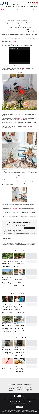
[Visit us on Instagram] (33, 2)
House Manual (30, 6)
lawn (23, 68)
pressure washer (13, 125)
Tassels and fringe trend (10, 9)
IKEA (29, 171)
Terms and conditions (11, 401)
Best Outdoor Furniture (19, 387)
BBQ (29, 112)
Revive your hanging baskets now (22, 9)
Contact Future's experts (13, 399)
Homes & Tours (16, 6)
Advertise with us (26, 399)
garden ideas (14, 41)
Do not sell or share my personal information (19, 403)
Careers (30, 401)
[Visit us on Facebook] (30, 2)
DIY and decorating (14, 208)
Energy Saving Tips (11, 390)
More (35, 6)
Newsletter (35, 31)
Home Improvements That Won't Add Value (11, 388)
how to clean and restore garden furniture (29, 173)
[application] (19, 56)
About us (5, 399)
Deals (28, 29)
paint (28, 126)
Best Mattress (19, 384)
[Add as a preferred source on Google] (19, 407)
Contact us (20, 399)
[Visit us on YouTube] (37, 2)
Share (4, 31)
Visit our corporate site (31, 410)
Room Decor (4, 6)
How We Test (33, 399)
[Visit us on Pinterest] (34, 2)
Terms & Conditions (20, 233)
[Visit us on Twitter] (32, 2)
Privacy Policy (26, 233)
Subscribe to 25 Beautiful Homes (28, 390)
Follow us (30, 31)
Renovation (23, 6)
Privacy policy (19, 401)
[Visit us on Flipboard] (36, 2)
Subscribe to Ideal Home (28, 384)
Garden (9, 6)
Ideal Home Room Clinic (28, 387)
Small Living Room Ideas (11, 384)
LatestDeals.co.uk (18, 44)
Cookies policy (25, 401)
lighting (17, 177)
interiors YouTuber (20, 118)
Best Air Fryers (19, 389)
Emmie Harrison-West (14, 29)
